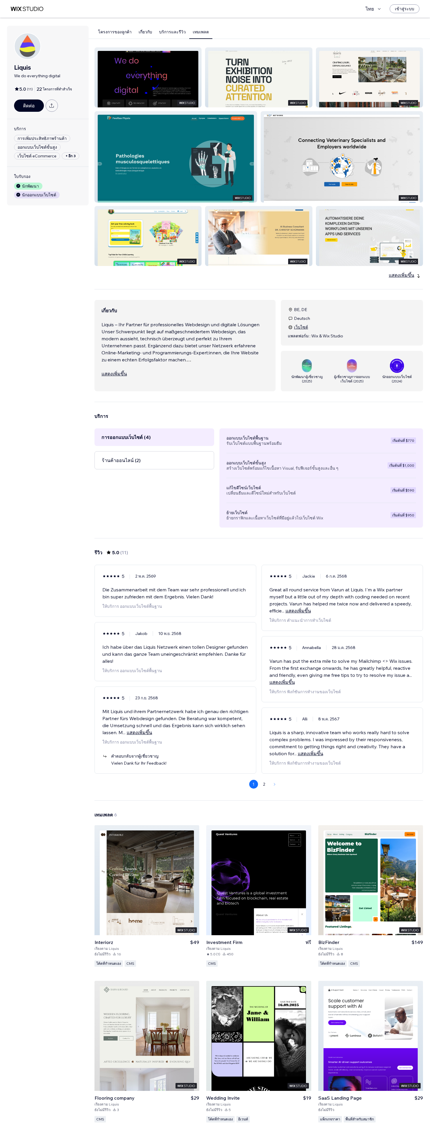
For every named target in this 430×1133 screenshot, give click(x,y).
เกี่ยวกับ (145, 32)
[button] (148, 77)
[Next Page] (274, 784)
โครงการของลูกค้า (115, 32)
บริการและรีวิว (172, 32)
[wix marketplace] (27, 9)
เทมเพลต (201, 32)
